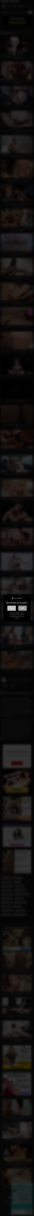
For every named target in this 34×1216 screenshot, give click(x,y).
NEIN (22, 608)
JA (12, 608)
